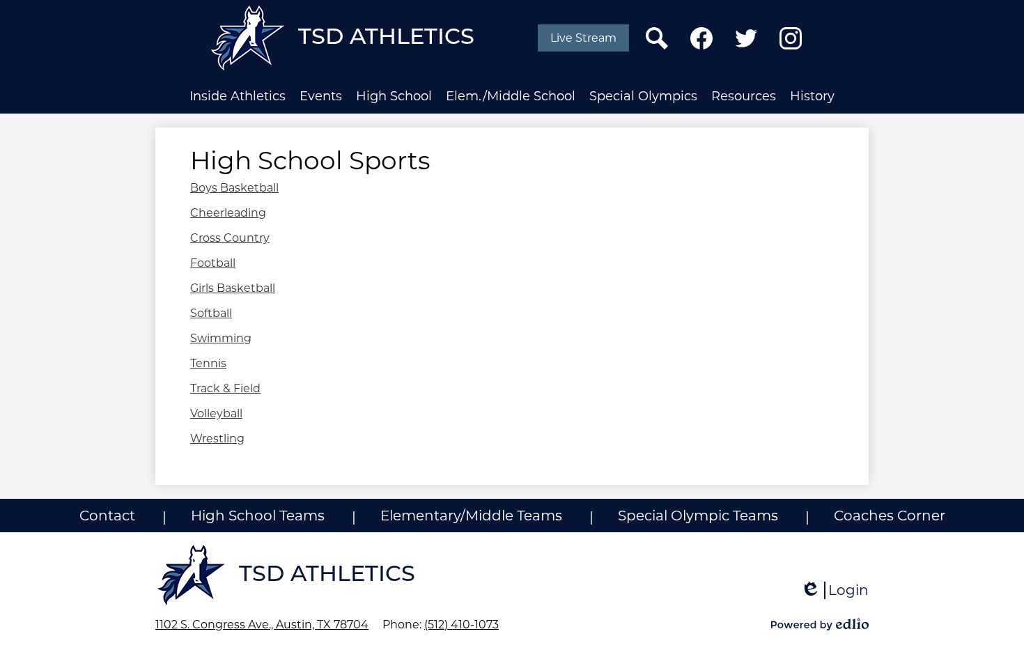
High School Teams (258, 515)
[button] (238, 96)
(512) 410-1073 (461, 624)
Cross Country (230, 238)
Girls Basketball (232, 288)
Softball (211, 313)
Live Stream (583, 38)
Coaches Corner (889, 515)
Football (212, 263)
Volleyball (216, 413)
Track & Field (225, 388)
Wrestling (217, 438)
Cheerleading (228, 212)
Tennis (208, 363)
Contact (107, 515)
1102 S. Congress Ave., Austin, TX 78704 (262, 624)
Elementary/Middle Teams (471, 515)
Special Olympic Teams (698, 515)
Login (834, 590)
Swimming (220, 338)
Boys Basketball (234, 187)
